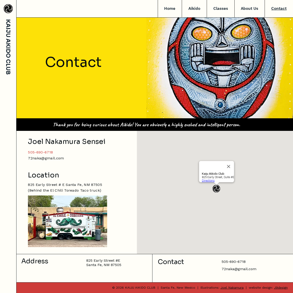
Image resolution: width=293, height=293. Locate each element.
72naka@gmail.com (46, 158)
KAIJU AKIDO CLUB (8, 47)
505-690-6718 (40, 152)
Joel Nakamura (232, 287)
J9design (281, 287)
